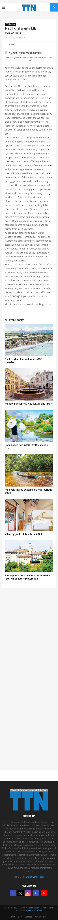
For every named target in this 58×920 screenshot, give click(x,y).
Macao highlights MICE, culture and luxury (29, 403)
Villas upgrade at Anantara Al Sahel (25, 534)
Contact (28, 917)
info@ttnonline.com (34, 877)
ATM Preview (10, 24)
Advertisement (15, 917)
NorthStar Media (35, 911)
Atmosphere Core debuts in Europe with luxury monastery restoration (27, 577)
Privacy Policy (40, 917)
